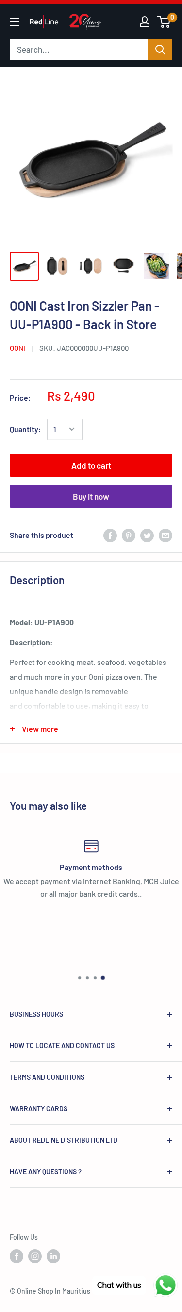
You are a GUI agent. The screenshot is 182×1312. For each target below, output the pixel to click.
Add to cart (91, 465)
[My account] (144, 21)
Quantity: (25, 429)
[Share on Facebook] (110, 534)
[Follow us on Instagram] (35, 1256)
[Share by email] (165, 534)
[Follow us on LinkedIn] (53, 1256)
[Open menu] (14, 22)
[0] (164, 22)
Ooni (17, 348)
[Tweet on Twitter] (147, 534)
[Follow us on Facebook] (16, 1256)
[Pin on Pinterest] (128, 534)
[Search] (160, 49)
